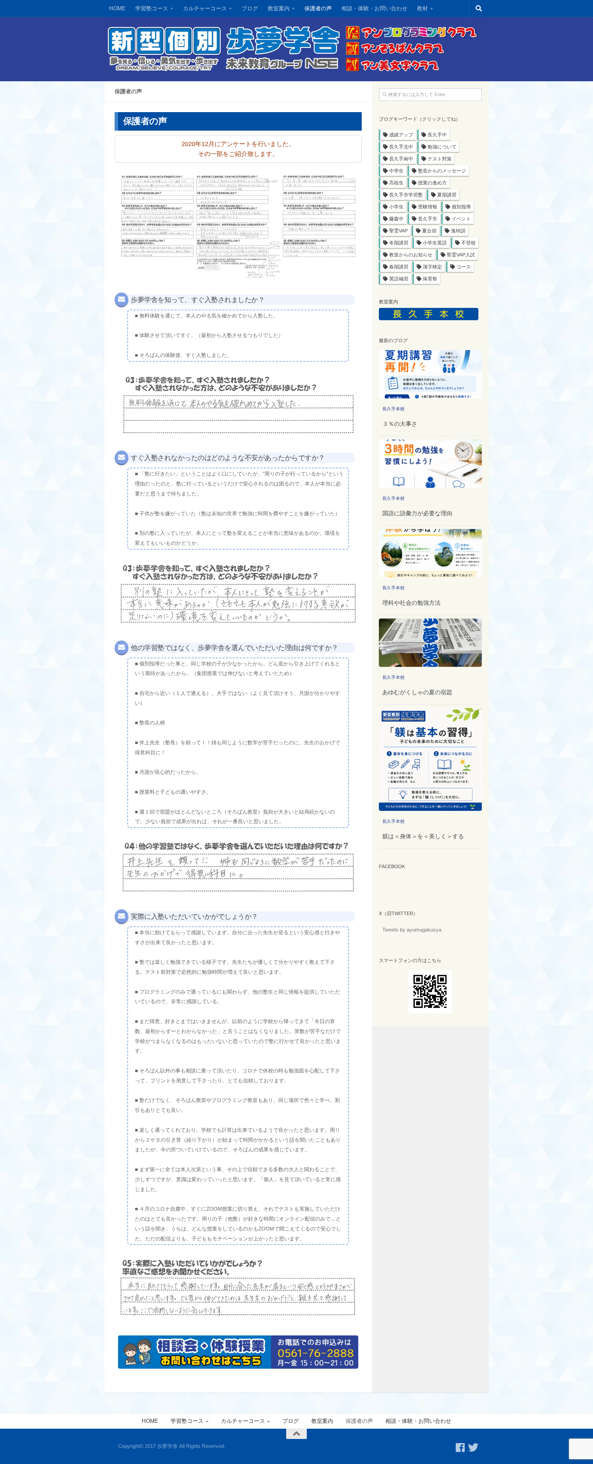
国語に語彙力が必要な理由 (417, 513)
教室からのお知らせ (410, 254)
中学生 (396, 170)
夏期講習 (446, 194)
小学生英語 (435, 242)
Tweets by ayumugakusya (411, 930)
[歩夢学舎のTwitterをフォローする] (473, 1447)
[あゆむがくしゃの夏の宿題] (430, 643)
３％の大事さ (399, 424)
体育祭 (430, 278)
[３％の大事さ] (430, 374)
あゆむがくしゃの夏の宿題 (417, 692)
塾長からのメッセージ (442, 170)
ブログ (250, 8)
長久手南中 (401, 158)
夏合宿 (429, 230)
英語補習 (398, 278)
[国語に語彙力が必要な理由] (430, 464)
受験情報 (427, 206)
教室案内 (322, 1421)
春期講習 (398, 266)
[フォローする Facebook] (460, 1447)
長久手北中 (401, 146)
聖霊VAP (398, 230)
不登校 (468, 242)
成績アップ (401, 134)
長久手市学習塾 (406, 194)
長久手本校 (393, 408)
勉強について (442, 146)
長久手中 (437, 134)
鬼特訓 (458, 230)
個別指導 (461, 206)
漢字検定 (432, 266)
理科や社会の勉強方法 (411, 603)
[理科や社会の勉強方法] (430, 553)
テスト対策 (440, 158)
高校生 (396, 182)
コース (463, 266)
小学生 (396, 206)
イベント (461, 218)
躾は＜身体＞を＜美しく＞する (423, 836)
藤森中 (396, 218)
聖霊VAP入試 (461, 254)
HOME (117, 8)
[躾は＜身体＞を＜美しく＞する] (430, 759)
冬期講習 (398, 242)
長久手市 (427, 218)
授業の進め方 (432, 182)
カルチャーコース (205, 8)
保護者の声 (318, 8)
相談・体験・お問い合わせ (374, 8)
